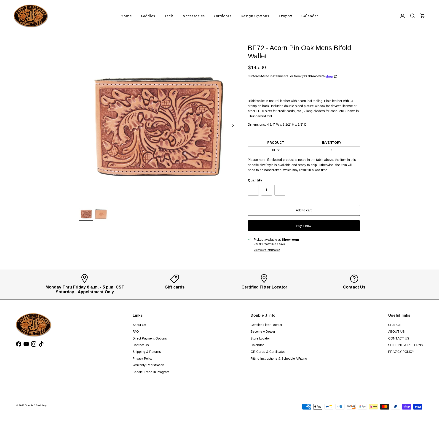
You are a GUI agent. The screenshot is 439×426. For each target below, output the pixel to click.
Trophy (285, 16)
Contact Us (141, 345)
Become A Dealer (263, 331)
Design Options (255, 16)
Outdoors (222, 16)
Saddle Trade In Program (151, 372)
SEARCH (394, 325)
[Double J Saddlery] (31, 16)
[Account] (401, 16)
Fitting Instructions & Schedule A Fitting (279, 358)
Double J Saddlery (35, 405)
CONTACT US (398, 338)
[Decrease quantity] (253, 190)
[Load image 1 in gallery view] (158, 123)
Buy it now (303, 226)
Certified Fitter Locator (266, 325)
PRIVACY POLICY (401, 351)
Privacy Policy (143, 358)
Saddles (148, 16)
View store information (267, 249)
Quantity (255, 180)
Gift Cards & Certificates (268, 351)
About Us (139, 325)
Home (126, 16)
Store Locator (260, 338)
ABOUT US (396, 331)
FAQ (136, 331)
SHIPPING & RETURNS (405, 345)
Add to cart (304, 210)
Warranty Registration (148, 365)
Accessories (193, 16)
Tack (168, 16)
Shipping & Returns (147, 351)
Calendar (309, 16)
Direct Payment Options (150, 338)
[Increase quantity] (279, 190)
